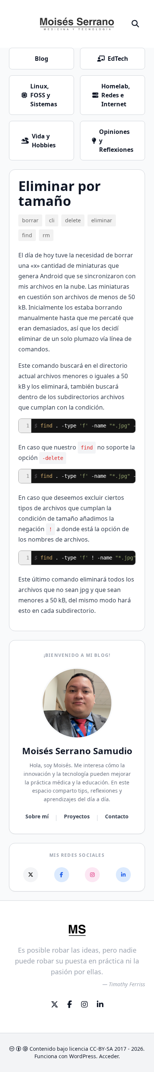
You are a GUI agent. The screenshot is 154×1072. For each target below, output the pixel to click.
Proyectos (77, 816)
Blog (41, 58)
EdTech (118, 58)
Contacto (117, 816)
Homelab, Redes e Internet (115, 95)
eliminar (101, 220)
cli (52, 220)
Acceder (108, 1056)
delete (73, 220)
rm (46, 235)
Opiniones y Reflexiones (116, 141)
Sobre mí (37, 816)
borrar (30, 220)
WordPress (82, 1056)
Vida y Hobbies (44, 140)
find (27, 235)
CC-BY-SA (101, 1048)
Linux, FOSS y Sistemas (43, 95)
